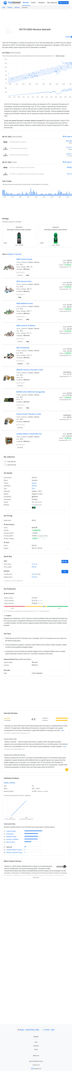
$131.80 (69, 395)
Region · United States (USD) (29, 1030)
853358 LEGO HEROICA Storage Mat (30, 392)
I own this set (65, 269)
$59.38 (69, 329)
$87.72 (69, 263)
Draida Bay (10, 834)
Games (10, 7)
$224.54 (69, 436)
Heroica (17, 7)
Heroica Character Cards (14, 852)
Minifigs (36, 1046)
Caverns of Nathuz (12, 839)
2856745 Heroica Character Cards (29, 370)
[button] (65, 56)
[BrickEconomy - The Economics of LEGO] (11, 3)
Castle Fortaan (11, 831)
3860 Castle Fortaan (24, 259)
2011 (21, 264)
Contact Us (36, 1065)
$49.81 (69, 417)
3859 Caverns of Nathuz (25, 325)
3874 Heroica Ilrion (24, 281)
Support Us (37, 1068)
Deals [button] (33, 3)
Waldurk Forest (11, 837)
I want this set (65, 275)
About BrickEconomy (36, 1061)
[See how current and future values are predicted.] (67, 549)
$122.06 (69, 285)
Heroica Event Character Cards (28, 414)
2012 (21, 287)
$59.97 (69, 307)
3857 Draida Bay (22, 348)
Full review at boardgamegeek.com (14, 749)
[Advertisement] (37, 17)
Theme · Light (49, 1030)
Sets (3, 7)
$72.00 (69, 351)
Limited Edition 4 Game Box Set (29, 434)
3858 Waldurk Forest (24, 303)
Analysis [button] (41, 3)
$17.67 (69, 374)
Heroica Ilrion (10, 842)
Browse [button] (25, 3)
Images (67, 37)
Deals (36, 1049)
